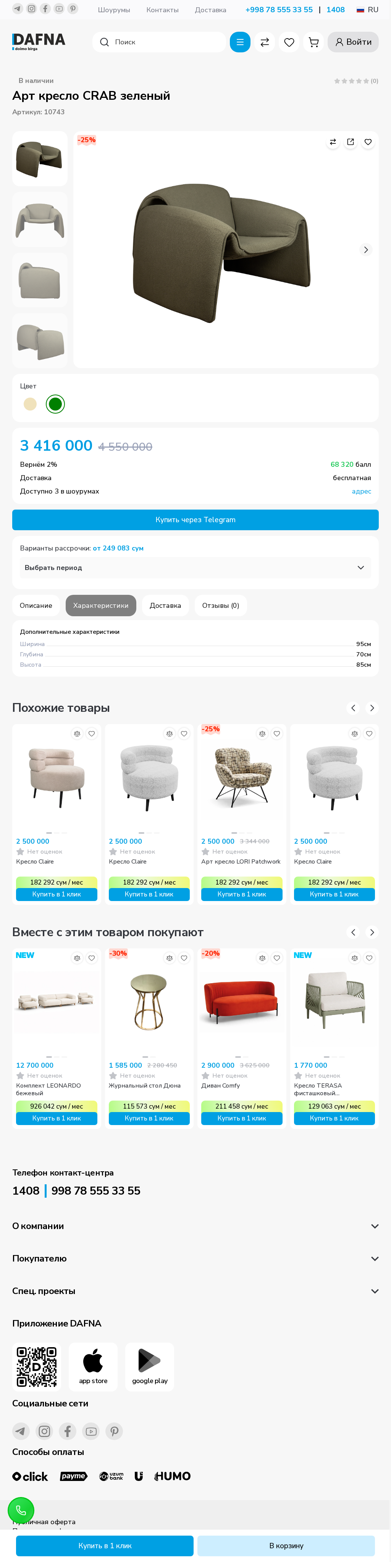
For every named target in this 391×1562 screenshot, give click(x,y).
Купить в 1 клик (105, 1546)
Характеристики (101, 605)
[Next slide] (366, 250)
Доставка (210, 10)
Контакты (162, 10)
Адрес (361, 491)
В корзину (286, 1546)
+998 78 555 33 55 (279, 10)
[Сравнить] (77, 733)
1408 (335, 10)
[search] (159, 42)
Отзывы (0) (220, 605)
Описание (36, 605)
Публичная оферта (44, 1521)
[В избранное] (91, 733)
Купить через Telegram (195, 520)
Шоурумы (114, 10)
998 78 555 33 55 (96, 1191)
